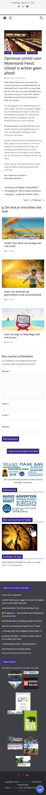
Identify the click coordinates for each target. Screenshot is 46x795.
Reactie (6, 371)
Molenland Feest (19, 53)
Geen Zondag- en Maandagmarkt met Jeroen (22, 336)
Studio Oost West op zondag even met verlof (22, 244)
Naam (5, 403)
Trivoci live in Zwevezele (11, 595)
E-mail (5, 415)
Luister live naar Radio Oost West (23, 451)
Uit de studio (32, 53)
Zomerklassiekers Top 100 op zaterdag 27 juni (20, 608)
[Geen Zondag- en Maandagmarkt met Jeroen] (23, 310)
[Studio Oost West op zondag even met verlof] (23, 218)
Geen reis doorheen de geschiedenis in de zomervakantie (22, 293)
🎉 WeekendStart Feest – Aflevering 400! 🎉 (19, 644)
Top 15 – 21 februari (32, 200)
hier (33, 479)
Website (5, 426)
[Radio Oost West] (5, 18)
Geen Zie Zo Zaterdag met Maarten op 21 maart (21, 626)
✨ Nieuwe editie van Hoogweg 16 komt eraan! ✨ (22, 631)
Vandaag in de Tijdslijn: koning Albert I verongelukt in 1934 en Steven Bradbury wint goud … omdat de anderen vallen (23, 191)
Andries (23, 78)
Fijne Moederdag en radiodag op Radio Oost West (22, 621)
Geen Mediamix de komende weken (16, 649)
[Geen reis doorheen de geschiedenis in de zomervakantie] (23, 261)
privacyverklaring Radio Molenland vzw (16, 653)
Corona (8, 53)
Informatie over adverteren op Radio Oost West (20, 668)
